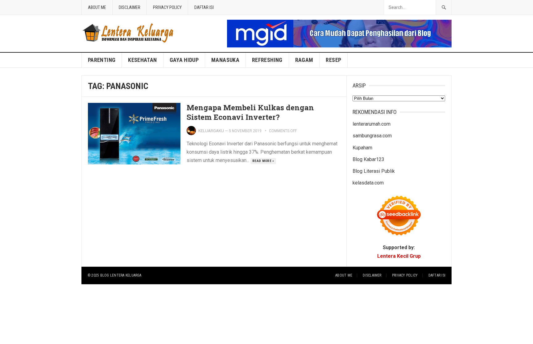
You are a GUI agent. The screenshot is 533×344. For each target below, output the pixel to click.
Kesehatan (142, 60)
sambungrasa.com (372, 136)
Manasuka (225, 60)
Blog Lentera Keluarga (121, 275)
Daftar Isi (204, 7)
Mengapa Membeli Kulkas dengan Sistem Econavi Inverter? (250, 112)
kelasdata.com (368, 183)
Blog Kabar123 (368, 159)
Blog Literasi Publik (374, 171)
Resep (333, 60)
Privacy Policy (167, 7)
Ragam (304, 60)
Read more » (263, 161)
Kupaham (362, 148)
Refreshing (267, 60)
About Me (97, 7)
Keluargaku (211, 130)
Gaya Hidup (184, 60)
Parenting (101, 60)
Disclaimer (129, 7)
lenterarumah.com (371, 124)
